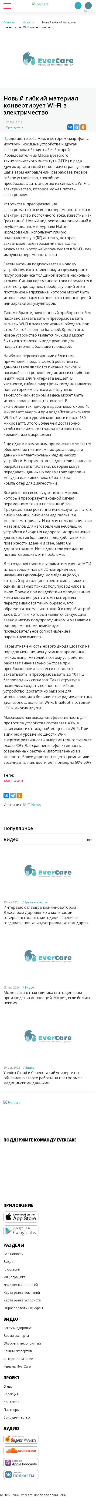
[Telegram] (76, 127)
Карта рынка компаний (21, 1292)
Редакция (10, 1394)
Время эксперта (36, 902)
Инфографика (14, 1277)
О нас (7, 1386)
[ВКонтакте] (70, 127)
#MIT (7, 781)
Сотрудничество (16, 1417)
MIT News (32, 804)
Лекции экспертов (17, 1351)
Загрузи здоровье (17, 1328)
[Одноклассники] (83, 127)
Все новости (13, 1254)
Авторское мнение (18, 1358)
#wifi (18, 781)
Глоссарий (11, 1269)
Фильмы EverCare (17, 1366)
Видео (29, 987)
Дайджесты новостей (20, 1284)
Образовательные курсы (23, 1308)
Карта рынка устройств (22, 1300)
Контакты (11, 1402)
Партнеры (11, 1409)
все (90, 839)
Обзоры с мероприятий (22, 1343)
